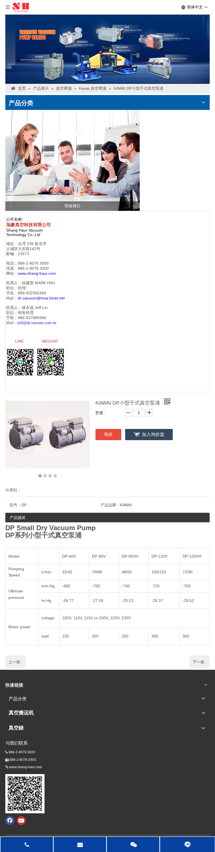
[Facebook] (9, 820)
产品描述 (17, 517)
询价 (108, 434)
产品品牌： (110, 505)
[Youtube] (21, 820)
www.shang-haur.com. (26, 767)
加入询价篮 (153, 434)
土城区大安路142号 (23, 248)
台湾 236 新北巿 (32, 243)
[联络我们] (72, 160)
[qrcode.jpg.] (25, 793)
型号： (15, 505)
